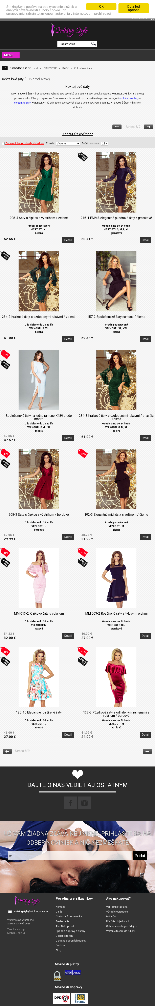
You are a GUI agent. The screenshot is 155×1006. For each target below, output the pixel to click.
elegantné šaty (22, 102)
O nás (59, 911)
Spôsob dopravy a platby (70, 930)
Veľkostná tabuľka (117, 906)
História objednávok (118, 921)
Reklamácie (62, 921)
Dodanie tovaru (64, 935)
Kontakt (60, 906)
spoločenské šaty (129, 98)
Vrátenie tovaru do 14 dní (120, 930)
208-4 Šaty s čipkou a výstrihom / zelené (39, 218)
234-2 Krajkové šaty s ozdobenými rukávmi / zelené (38, 316)
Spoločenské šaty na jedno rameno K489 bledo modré (39, 417)
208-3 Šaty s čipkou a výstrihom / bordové (39, 514)
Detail (68, 240)
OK (101, 6)
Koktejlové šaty (83, 68)
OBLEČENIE (50, 68)
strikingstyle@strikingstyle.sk (31, 911)
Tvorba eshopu (16, 929)
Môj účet (111, 916)
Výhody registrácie (117, 911)
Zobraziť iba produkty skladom (24, 143)
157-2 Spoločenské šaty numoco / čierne (116, 316)
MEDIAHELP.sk (16, 933)
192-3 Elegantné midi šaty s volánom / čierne (116, 514)
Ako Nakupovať (65, 926)
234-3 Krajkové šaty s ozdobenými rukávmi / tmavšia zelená (116, 417)
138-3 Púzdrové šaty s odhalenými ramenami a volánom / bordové (116, 714)
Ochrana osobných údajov (71, 940)
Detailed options (133, 8)
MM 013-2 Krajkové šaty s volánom (39, 613)
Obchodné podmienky (69, 916)
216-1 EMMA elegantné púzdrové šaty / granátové (116, 218)
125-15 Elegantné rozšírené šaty (39, 712)
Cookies (60, 945)
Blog (58, 950)
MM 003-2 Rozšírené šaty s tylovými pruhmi (116, 613)
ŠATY (65, 68)
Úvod (35, 68)
